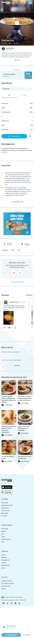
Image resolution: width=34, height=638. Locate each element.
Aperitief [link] (4, 557)
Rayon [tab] (24, 95)
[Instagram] (11, 603)
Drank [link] (3, 568)
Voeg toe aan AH (15, 136)
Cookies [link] (16, 600)
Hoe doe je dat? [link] (5, 586)
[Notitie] (17, 3)
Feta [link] (2, 542)
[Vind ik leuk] (20, 273)
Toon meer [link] (17, 365)
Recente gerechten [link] (7, 505)
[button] (5, 250)
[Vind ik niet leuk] (13, 273)
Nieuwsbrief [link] (5, 513)
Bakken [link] (3, 531)
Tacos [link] (3, 536)
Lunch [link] (3, 555)
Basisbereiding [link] (5, 565)
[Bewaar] (14, 382)
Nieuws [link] (3, 589)
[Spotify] (19, 603)
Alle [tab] (9, 95)
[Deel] (21, 3)
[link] (5, 2)
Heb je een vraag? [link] (9, 597)
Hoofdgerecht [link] (5, 560)
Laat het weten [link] (20, 282)
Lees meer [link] (17, 60)
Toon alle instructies (17, 202)
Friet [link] (2, 534)
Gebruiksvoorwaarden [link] (7, 600)
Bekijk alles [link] (29, 295)
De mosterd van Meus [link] (7, 583)
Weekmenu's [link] (5, 508)
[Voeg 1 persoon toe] (30, 89)
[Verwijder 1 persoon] (26, 89)
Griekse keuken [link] (5, 539)
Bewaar (28, 635)
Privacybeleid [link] (18, 597)
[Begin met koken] (17, 23)
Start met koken (12, 635)
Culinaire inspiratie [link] (6, 581)
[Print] (25, 3)
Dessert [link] (3, 562)
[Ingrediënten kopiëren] (30, 136)
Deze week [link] (4, 502)
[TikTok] (7, 603)
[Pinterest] (15, 603)
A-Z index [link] (4, 516)
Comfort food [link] (5, 510)
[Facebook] (3, 603)
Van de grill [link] (4, 528)
